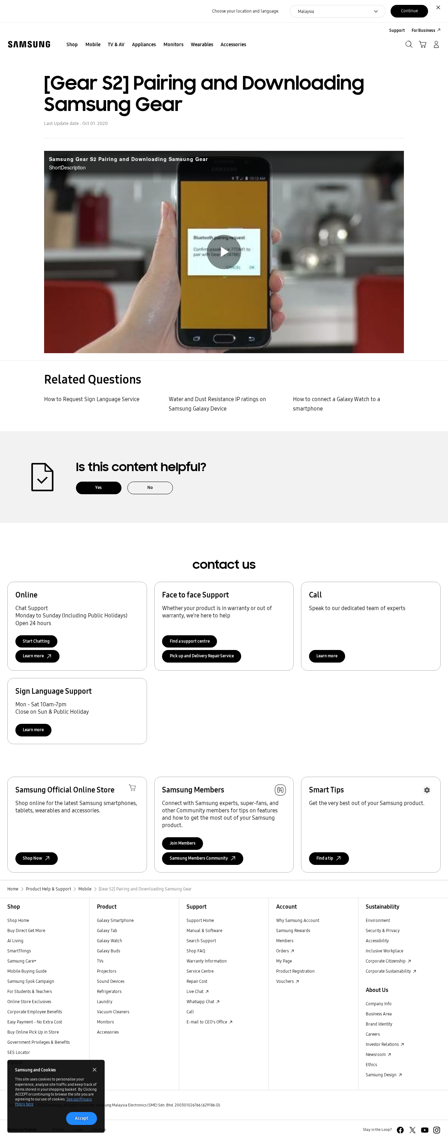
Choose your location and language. (245, 11)
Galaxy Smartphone (115, 920)
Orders (283, 950)
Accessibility (377, 940)
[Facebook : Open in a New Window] (400, 1130)
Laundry (104, 1001)
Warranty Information (207, 961)
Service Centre (200, 971)
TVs (100, 961)
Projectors (106, 971)
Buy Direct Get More (26, 930)
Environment (378, 920)
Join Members (183, 843)
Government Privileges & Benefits (38, 1042)
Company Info (379, 1003)
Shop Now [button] (32, 858)
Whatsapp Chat (201, 1001)
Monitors (105, 1021)
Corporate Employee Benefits (34, 1011)
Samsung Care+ (21, 961)
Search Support (201, 940)
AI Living (15, 940)
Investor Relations (383, 1044)
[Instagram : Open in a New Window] (436, 1130)
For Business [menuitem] (423, 30)
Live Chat (195, 991)
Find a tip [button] (324, 858)
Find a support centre (190, 641)
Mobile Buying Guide (27, 971)
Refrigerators (109, 991)
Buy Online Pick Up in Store (33, 1032)
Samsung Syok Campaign (30, 981)
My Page (284, 961)
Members (284, 940)
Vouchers (285, 981)
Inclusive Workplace (384, 950)
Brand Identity (379, 1024)
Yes (98, 487)
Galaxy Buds (108, 950)
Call (190, 1011)
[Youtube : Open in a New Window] (424, 1130)
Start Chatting (36, 641)
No (150, 487)
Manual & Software (204, 930)
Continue (409, 10)
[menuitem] (72, 45)
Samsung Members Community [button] (199, 858)
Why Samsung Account (297, 920)
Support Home (200, 920)
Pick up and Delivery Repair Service (202, 655)
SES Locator (18, 1052)
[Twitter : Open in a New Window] (412, 1130)
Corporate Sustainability (389, 971)
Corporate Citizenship (386, 961)
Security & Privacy (383, 930)
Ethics (371, 1064)
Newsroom (376, 1054)
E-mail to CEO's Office (207, 1021)
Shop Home (18, 920)
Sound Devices (110, 981)
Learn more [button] (33, 655)
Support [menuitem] (397, 30)
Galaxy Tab (107, 930)
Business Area (379, 1013)
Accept (81, 1118)
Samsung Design (382, 1074)
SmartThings (19, 950)
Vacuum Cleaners (113, 1011)
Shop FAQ (196, 950)
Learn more (326, 655)
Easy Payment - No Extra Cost (34, 1021)
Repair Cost (197, 981)
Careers (373, 1034)
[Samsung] (29, 44)
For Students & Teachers (29, 991)
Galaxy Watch (109, 940)
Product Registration (295, 971)
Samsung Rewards (293, 930)
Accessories (108, 1032)
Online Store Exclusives (29, 1001)
